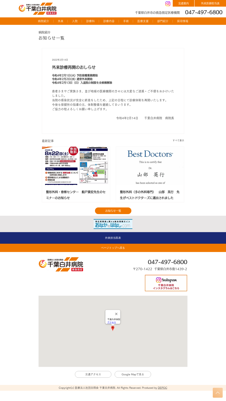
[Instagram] (168, 3)
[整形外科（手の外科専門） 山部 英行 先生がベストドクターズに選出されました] (150, 166)
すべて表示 (178, 140)
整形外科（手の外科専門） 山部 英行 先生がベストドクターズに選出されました (150, 194)
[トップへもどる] (218, 393)
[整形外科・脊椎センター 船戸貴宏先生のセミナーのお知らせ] (76, 166)
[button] (43, 21)
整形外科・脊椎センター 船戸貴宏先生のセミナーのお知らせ (76, 194)
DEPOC (162, 387)
